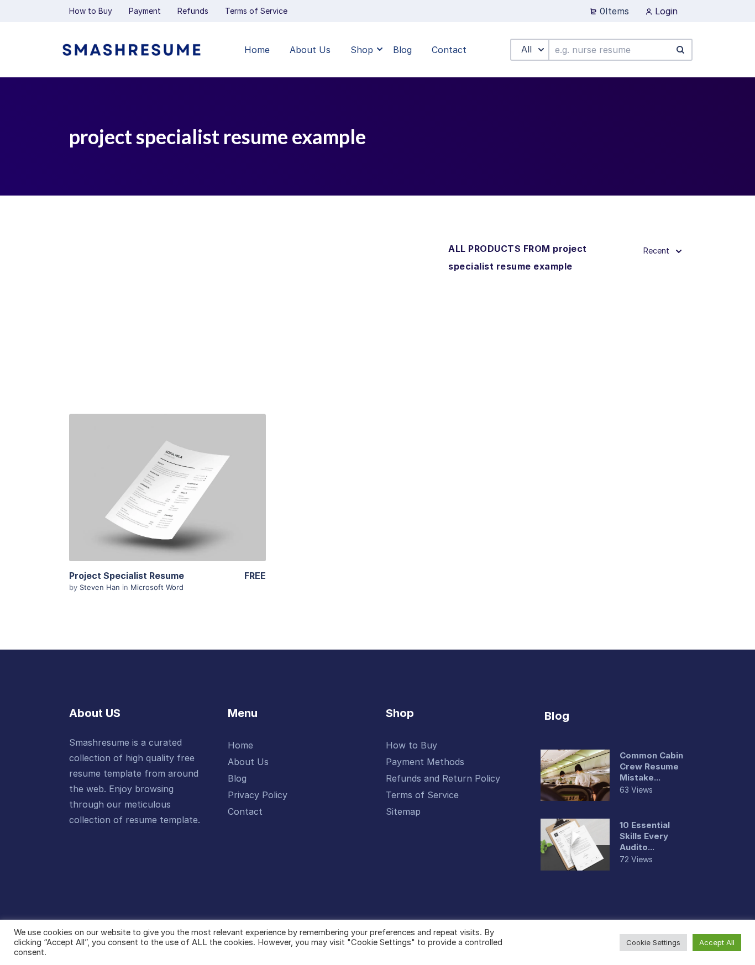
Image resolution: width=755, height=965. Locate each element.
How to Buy (411, 745)
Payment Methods (425, 761)
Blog (237, 778)
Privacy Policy (257, 794)
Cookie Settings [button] (653, 942)
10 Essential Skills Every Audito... (645, 836)
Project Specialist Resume (126, 575)
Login (665, 11)
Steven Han (101, 587)
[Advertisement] (254, 322)
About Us (248, 761)
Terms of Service (422, 794)
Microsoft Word (156, 587)
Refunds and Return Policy (443, 778)
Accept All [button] (717, 942)
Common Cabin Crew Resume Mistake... (651, 766)
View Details (167, 487)
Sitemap (403, 811)
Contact (245, 811)
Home (240, 745)
